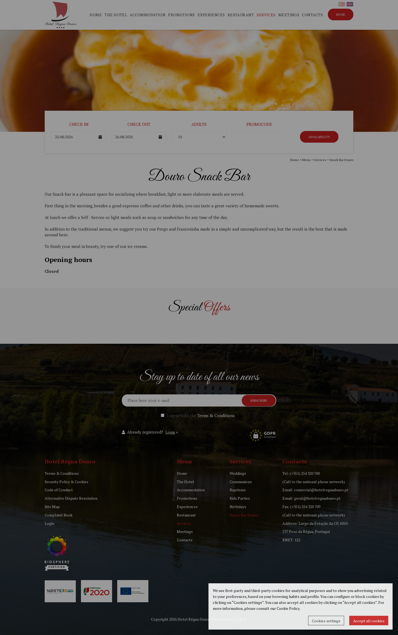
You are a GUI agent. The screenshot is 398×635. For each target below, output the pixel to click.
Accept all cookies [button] (368, 620)
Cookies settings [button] (326, 620)
